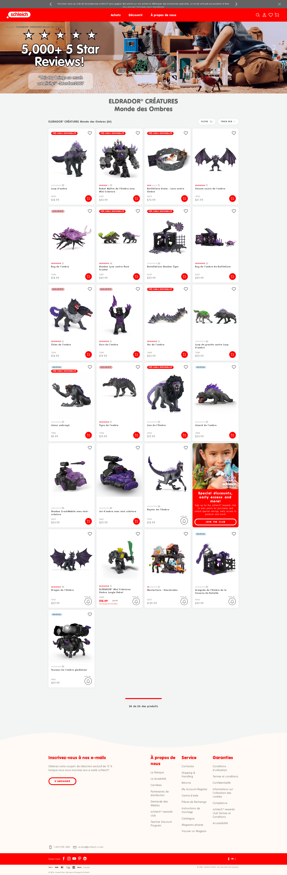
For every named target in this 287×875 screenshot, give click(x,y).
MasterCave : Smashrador (162, 590)
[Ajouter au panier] (88, 198)
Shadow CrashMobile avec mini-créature (70, 513)
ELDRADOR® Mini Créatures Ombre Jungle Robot (115, 591)
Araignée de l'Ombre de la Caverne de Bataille (211, 591)
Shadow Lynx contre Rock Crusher (114, 268)
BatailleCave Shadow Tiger (163, 266)
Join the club (215, 521)
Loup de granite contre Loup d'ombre (212, 346)
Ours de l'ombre (108, 344)
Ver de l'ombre (155, 344)
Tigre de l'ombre (109, 425)
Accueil (10, 27)
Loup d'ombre (59, 188)
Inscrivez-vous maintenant (150, 7)
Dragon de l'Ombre (62, 590)
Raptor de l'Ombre (158, 509)
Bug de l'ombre (60, 266)
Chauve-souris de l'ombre (210, 188)
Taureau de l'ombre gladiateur (69, 669)
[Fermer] (279, 4)
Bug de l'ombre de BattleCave (213, 266)
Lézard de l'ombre (206, 425)
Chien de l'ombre (61, 344)
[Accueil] (41, 15)
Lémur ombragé (60, 425)
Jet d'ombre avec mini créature (117, 511)
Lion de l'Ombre (156, 425)
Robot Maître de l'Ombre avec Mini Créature (117, 190)
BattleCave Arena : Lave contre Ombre (165, 190)
